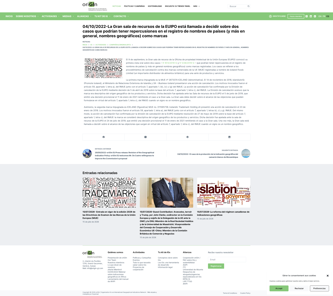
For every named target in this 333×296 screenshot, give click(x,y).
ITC (184, 267)
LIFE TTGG (187, 281)
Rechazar (299, 288)
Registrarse (216, 266)
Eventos (136, 260)
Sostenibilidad (155, 6)
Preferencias (319, 288)
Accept (279, 288)
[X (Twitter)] (307, 16)
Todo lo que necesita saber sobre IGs (142, 263)
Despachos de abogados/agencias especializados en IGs (192, 274)
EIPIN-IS (186, 279)
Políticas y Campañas (134, 6)
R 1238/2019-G (187, 63)
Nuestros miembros (116, 262)
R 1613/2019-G (170, 63)
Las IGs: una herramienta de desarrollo (168, 263)
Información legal (165, 267)
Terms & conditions (230, 293)
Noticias (117, 6)
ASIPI (185, 265)
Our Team (112, 260)
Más (195, 6)
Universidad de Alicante (193, 269)
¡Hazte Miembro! (115, 269)
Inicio (9, 16)
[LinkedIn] (311, 16)
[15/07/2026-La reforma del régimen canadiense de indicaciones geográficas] (223, 193)
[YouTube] (315, 16)
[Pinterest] (188, 137)
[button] (327, 275)
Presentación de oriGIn (117, 258)
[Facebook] (104, 137)
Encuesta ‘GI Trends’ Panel (177, 6)
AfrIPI (185, 284)
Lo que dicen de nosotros (114, 266)
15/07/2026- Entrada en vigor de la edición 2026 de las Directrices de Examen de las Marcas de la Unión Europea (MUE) (109, 214)
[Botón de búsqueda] (248, 6)
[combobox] (237, 6)
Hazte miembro (296, 16)
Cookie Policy (245, 293)
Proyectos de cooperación (138, 268)
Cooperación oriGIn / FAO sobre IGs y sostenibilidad (191, 260)
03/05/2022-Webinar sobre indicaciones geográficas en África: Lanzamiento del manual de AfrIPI (118, 276)
